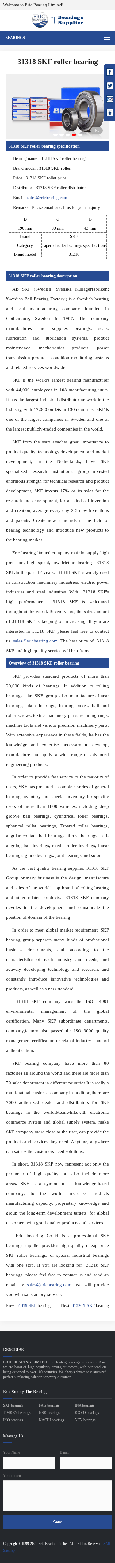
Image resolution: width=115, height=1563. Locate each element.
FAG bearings (49, 1405)
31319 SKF (26, 1305)
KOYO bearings (87, 1412)
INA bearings (84, 1405)
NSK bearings (49, 1412)
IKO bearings (13, 1420)
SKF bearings (13, 1405)
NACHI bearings (51, 1420)
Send (57, 1522)
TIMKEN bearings (17, 1412)
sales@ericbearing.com (47, 197)
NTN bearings (85, 1420)
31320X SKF (83, 1305)
